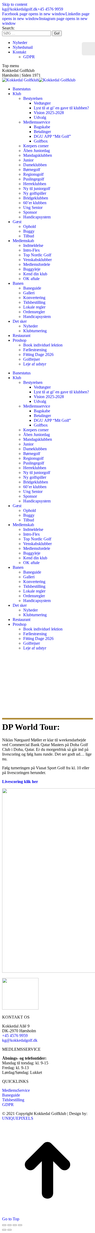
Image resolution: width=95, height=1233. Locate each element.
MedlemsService (16, 1090)
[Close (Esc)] (4, 1225)
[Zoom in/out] (20, 1225)
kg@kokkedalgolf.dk (19, 9)
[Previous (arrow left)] (4, 1230)
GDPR (8, 1104)
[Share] (9, 1225)
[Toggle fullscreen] (15, 1225)
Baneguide (11, 1095)
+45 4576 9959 (50, 9)
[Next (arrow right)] (9, 1230)
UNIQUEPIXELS (17, 1118)
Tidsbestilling (13, 1100)
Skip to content (14, 4)
